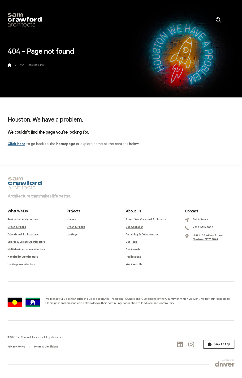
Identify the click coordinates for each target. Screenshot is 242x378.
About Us (133, 211)
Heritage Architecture (21, 264)
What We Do (18, 211)
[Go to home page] (9, 65)
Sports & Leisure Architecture (26, 242)
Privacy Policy (16, 346)
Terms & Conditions (46, 346)
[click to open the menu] (231, 20)
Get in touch (200, 219)
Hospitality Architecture (23, 256)
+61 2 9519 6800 (203, 227)
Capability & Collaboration (142, 234)
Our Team (132, 242)
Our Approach (134, 227)
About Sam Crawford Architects (146, 219)
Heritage (72, 234)
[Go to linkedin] (180, 344)
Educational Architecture (23, 234)
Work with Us (134, 264)
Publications (133, 256)
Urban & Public (17, 227)
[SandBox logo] (25, 19)
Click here (16, 144)
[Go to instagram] (191, 344)
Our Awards (133, 249)
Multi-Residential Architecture (26, 249)
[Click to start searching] (218, 20)
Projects (73, 211)
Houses (71, 219)
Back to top (221, 344)
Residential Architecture (23, 219)
